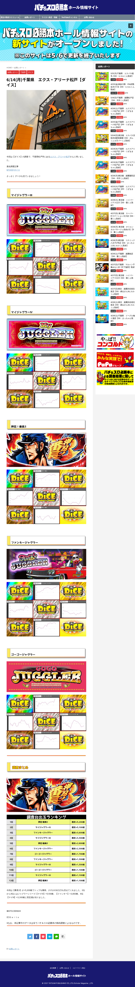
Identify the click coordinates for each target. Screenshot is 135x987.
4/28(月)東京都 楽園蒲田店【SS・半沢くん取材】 (123, 176)
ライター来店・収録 (49, 17)
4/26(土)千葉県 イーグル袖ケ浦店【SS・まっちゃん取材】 (123, 318)
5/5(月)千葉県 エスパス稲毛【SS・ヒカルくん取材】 (122, 74)
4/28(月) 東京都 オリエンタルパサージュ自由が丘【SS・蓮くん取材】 (122, 229)
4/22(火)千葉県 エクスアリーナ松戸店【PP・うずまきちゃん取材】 (123, 189)
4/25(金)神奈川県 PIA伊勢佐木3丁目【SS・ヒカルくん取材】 (122, 87)
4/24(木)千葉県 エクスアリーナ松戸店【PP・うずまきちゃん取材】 (123, 151)
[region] (67, 41)
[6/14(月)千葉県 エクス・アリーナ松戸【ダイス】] (49, 936)
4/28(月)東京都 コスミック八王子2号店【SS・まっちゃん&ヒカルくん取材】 (123, 243)
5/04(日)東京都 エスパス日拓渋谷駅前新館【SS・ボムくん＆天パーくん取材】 (123, 138)
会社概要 (53, 968)
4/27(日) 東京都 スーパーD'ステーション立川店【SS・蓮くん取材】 (123, 216)
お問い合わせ (89, 17)
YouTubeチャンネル (69, 17)
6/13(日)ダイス (13, 170)
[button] (67, 41)
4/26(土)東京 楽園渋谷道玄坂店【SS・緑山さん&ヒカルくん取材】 (123, 305)
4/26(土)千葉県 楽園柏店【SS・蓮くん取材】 (122, 255)
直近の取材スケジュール (10, 17)
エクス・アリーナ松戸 (60, 156)
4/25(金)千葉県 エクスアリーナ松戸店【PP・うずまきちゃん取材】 (123, 124)
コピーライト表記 (79, 968)
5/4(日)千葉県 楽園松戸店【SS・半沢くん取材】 (122, 98)
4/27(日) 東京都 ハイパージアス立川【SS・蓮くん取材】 (122, 278)
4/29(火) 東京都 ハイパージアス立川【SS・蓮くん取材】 (122, 202)
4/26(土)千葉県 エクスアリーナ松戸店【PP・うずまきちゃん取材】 (123, 111)
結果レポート (30, 17)
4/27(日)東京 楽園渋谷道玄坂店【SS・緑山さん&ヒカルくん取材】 (123, 291)
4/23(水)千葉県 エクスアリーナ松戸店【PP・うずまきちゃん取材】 (123, 165)
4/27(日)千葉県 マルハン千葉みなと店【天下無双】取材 (123, 265)
